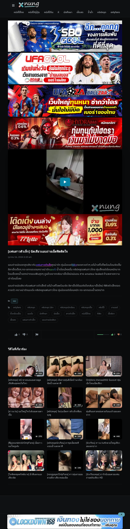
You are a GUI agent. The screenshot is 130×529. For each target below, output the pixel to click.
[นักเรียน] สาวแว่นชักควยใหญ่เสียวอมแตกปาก (103, 444)
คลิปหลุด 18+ (48, 307)
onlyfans (115, 12)
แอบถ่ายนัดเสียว (49, 320)
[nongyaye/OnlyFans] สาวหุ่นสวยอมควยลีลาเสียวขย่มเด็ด (65, 476)
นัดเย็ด (56, 314)
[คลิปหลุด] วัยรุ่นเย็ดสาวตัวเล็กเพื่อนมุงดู (64, 413)
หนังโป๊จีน (48, 12)
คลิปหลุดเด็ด (86, 307)
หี (58, 12)
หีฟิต (99, 314)
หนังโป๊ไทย (19, 12)
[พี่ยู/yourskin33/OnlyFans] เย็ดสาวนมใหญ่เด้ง (25, 444)
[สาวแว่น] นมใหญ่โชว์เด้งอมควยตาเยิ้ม (25, 413)
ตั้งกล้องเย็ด (15, 314)
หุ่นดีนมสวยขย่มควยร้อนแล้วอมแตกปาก (103, 413)
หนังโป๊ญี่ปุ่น (34, 12)
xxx (14, 301)
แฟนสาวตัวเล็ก (43, 265)
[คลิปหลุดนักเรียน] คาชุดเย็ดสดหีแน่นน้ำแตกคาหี (63, 444)
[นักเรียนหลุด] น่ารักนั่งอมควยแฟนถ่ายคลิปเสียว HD (102, 476)
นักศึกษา (68, 12)
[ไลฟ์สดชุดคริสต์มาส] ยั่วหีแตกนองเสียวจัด (25, 476)
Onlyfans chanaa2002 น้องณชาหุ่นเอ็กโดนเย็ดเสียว (103, 381)
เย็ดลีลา (111, 314)
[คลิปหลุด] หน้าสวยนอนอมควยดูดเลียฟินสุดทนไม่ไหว (24, 381)
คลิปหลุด (101, 12)
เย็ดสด (80, 12)
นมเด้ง (30, 314)
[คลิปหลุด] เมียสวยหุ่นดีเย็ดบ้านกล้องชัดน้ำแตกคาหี (64, 381)
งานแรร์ (114, 307)
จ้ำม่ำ (90, 12)
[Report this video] (37, 334)
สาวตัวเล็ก (70, 314)
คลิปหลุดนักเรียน (67, 307)
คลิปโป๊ (101, 307)
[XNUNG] (29, 5)
